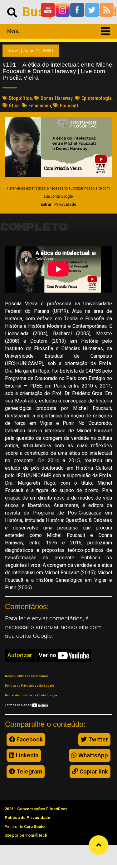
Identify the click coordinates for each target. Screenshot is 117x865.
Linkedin (26, 755)
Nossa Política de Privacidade (27, 676)
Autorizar (19, 655)
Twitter (97, 739)
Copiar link (93, 771)
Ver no (48, 655)
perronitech (33, 835)
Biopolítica (20, 98)
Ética (14, 106)
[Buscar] (12, 11)
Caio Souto (34, 826)
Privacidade (65, 204)
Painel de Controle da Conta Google (31, 695)
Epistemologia (96, 98)
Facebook (29, 739)
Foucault (69, 106)
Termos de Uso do (18, 705)
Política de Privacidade (27, 817)
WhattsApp (92, 755)
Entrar (46, 204)
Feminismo (39, 106)
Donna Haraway (57, 98)
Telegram (28, 771)
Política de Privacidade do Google (29, 685)
